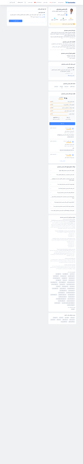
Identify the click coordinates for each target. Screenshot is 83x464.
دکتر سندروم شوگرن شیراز (54, 282)
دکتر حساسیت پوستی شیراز (71, 282)
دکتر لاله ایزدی (61, 317)
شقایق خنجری (67, 317)
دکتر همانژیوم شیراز (71, 246)
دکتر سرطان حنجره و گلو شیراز (62, 296)
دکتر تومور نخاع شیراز (57, 302)
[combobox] (50, 9)
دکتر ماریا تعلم (59, 319)
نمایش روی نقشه (71, 75)
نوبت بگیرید (16, 21)
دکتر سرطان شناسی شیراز (55, 284)
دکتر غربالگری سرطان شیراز (61, 300)
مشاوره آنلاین (53, 2)
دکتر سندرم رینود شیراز (70, 242)
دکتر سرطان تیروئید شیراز (71, 294)
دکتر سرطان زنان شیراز (55, 288)
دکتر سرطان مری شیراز (63, 288)
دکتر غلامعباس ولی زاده (64, 321)
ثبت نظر (62, 123)
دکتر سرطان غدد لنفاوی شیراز (62, 294)
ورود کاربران (11, 2)
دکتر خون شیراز (58, 286)
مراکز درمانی (45, 2)
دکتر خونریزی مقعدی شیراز (56, 278)
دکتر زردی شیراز (65, 280)
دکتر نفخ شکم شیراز (71, 244)
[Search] (25, 2)
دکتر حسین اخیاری (72, 319)
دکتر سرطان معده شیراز (71, 290)
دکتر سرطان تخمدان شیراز (71, 298)
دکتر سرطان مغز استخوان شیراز (70, 292)
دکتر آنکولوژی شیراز (71, 236)
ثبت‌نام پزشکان (20, 2)
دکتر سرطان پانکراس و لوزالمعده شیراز (61, 298)
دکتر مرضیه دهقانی (65, 319)
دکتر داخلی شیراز (71, 233)
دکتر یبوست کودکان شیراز (70, 241)
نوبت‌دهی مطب (60, 2)
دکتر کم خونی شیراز (62, 284)
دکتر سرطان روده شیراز (71, 280)
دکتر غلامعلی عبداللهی (71, 321)
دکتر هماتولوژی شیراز (71, 234)
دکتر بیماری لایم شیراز (71, 245)
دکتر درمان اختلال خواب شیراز (70, 284)
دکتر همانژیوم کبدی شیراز (62, 282)
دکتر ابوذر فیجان (53, 319)
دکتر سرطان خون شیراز (65, 286)
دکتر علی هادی (72, 317)
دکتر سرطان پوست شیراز (61, 292)
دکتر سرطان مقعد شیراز (54, 294)
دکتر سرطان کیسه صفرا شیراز (70, 300)
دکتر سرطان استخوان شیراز (71, 288)
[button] (50, 9)
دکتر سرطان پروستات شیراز (63, 290)
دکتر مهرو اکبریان (55, 317)
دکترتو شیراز (72, 309)
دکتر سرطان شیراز (72, 286)
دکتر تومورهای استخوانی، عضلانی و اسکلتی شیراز (68, 302)
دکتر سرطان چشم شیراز (71, 296)
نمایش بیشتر (62, 161)
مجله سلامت (30, 2)
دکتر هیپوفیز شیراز (58, 280)
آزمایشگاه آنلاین (38, 2)
